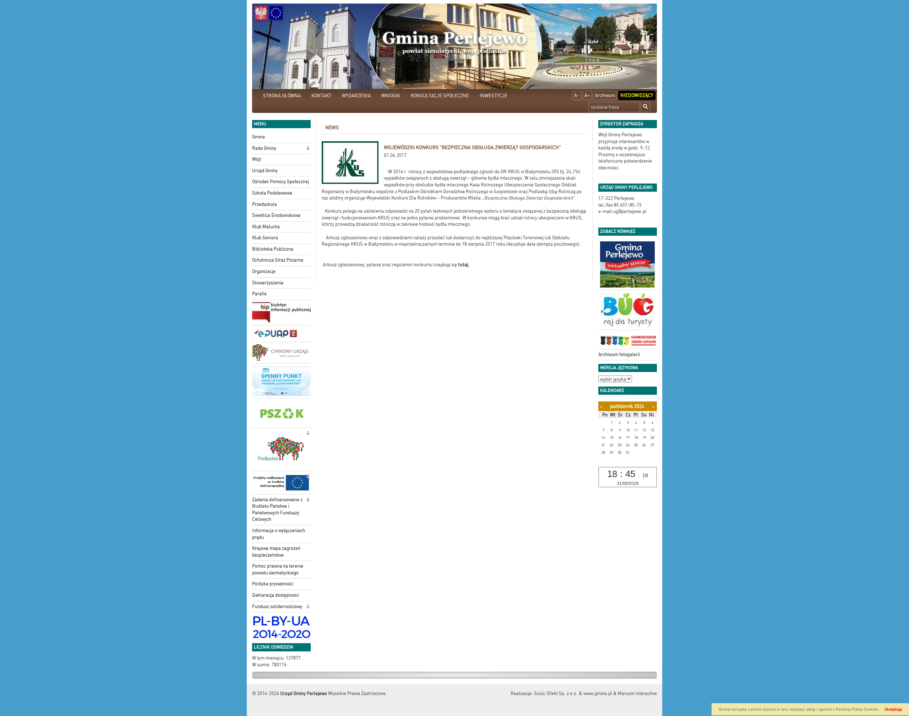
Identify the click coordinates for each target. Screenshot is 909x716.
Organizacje (264, 271)
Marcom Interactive (637, 693)
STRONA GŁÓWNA (282, 95)
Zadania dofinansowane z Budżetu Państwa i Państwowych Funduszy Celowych (277, 509)
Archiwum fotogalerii (619, 354)
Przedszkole (264, 204)
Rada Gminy (264, 148)
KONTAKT (321, 95)
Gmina (258, 137)
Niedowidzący (636, 95)
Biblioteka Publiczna (272, 249)
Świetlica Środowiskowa (276, 215)
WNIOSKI (390, 95)
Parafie (259, 293)
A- (576, 95)
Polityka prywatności (272, 583)
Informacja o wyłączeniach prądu (278, 534)
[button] (308, 149)
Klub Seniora (265, 237)
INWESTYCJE (493, 95)
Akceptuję (893, 709)
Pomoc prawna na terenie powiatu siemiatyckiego (277, 569)
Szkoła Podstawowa (272, 193)
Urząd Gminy (265, 170)
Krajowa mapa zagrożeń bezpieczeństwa (276, 552)
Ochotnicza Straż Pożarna (277, 260)
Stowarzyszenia (267, 282)
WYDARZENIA (356, 95)
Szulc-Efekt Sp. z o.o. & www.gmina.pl (573, 693)
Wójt (256, 159)
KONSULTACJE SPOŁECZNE (440, 95)
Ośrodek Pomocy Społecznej (280, 181)
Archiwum (605, 95)
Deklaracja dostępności (275, 595)
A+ (587, 95)
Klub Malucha (266, 226)
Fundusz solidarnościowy (277, 606)
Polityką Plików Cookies (857, 709)
